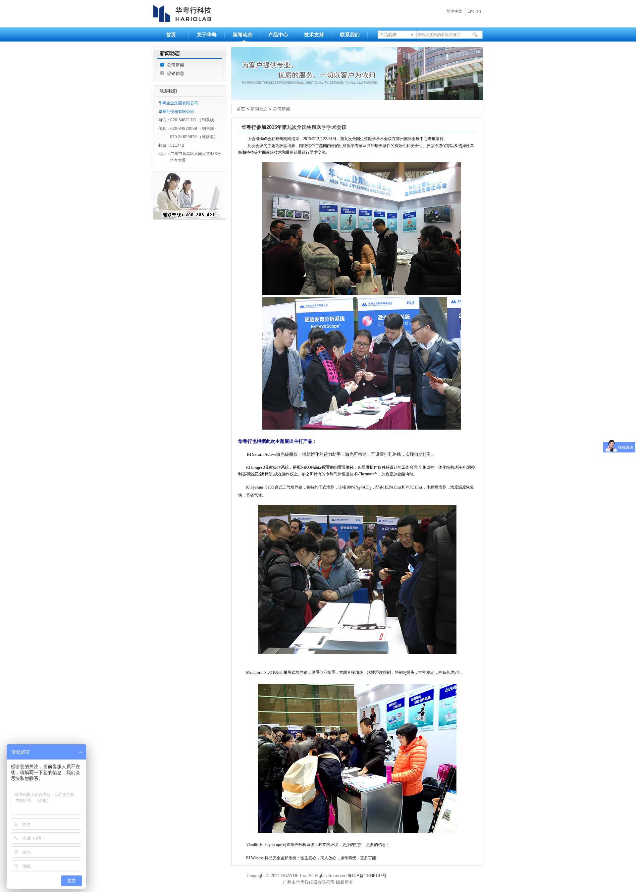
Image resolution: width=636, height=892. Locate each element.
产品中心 (278, 34)
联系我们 (350, 34)
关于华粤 (207, 34)
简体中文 (454, 11)
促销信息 (175, 73)
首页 (171, 34)
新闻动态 (242, 34)
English (474, 11)
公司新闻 (175, 65)
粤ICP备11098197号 (367, 875)
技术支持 (314, 34)
